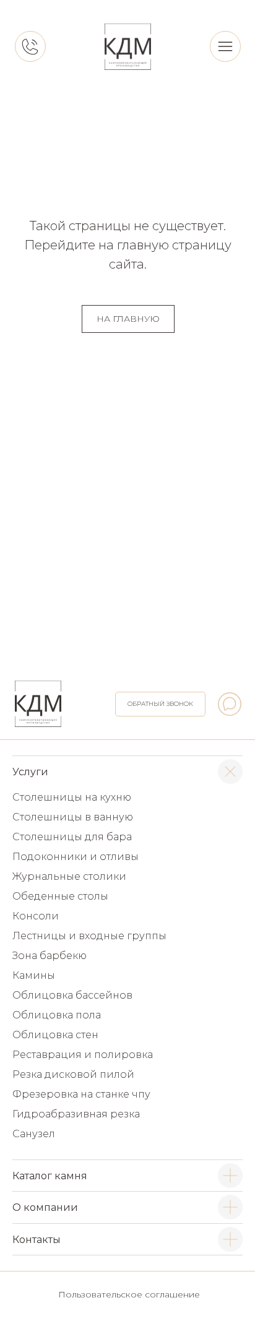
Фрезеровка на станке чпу (81, 1094)
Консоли (35, 916)
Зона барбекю (49, 955)
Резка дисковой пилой (73, 1074)
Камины (33, 975)
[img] (128, 47)
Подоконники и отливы (75, 856)
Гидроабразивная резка (76, 1114)
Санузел (33, 1134)
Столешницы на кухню (71, 797)
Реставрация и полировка (82, 1054)
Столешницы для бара (72, 837)
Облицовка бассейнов (72, 995)
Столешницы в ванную (72, 817)
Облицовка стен (55, 1035)
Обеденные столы (60, 896)
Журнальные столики (69, 876)
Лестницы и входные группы (89, 936)
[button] (160, 704)
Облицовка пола (56, 1015)
